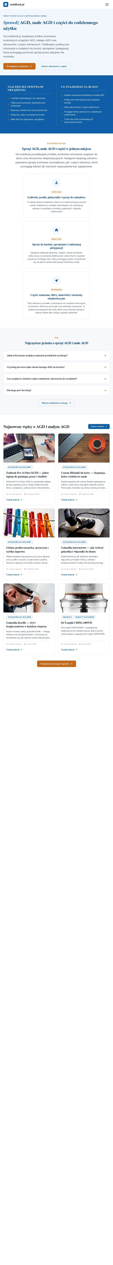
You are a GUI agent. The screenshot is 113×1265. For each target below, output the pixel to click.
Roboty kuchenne (85, 617)
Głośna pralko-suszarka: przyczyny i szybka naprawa (27, 549)
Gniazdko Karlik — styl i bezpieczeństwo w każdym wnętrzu (26, 624)
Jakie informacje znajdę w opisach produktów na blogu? (37, 355)
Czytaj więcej (12, 499)
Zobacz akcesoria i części (54, 66)
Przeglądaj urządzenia (18, 66)
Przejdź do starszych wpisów (55, 664)
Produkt (67, 617)
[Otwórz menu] (107, 4)
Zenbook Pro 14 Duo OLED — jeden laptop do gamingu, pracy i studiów (27, 475)
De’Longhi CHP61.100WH (76, 623)
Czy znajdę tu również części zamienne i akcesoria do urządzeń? (42, 378)
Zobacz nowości (97, 426)
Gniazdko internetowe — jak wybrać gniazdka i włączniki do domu (82, 549)
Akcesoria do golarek (19, 467)
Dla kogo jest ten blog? (19, 390)
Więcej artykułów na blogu (55, 403)
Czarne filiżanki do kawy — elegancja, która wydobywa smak (83, 475)
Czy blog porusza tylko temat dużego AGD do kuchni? (36, 367)
